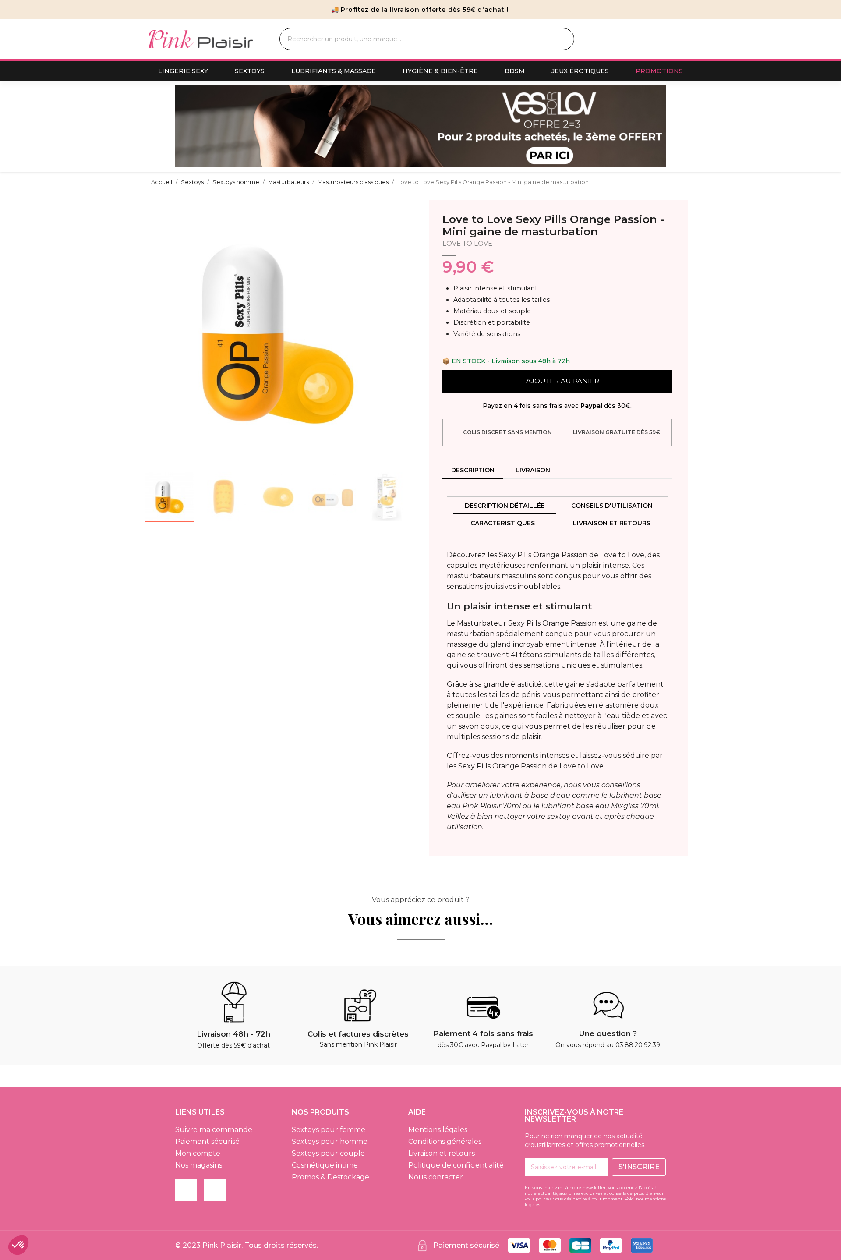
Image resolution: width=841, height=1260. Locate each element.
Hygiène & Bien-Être (440, 71)
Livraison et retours (611, 523)
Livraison (533, 470)
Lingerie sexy (183, 71)
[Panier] (684, 39)
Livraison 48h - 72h (233, 1034)
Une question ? (608, 1033)
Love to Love (467, 244)
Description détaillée (505, 506)
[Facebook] (186, 1190)
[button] (152, 333)
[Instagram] (215, 1190)
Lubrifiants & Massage (333, 71)
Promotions (659, 71)
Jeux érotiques (580, 71)
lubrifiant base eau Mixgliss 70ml (599, 806)
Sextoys (250, 71)
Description (473, 470)
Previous (188, 126)
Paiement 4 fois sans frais (483, 1033)
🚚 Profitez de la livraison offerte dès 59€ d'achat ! (420, 10)
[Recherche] (557, 39)
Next (652, 126)
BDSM (515, 71)
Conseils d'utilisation (612, 506)
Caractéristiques (502, 523)
